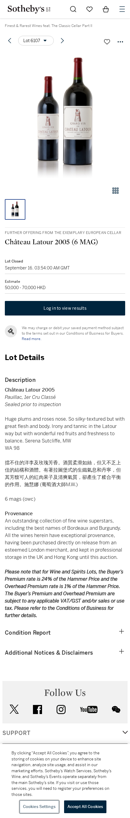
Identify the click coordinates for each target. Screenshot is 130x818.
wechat (116, 709)
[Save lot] (107, 42)
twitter (14, 709)
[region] (65, 781)
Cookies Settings (39, 806)
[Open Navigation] (122, 9)
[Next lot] (62, 40)
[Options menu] (120, 42)
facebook (37, 709)
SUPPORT (16, 733)
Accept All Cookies (85, 806)
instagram (61, 709)
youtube (89, 709)
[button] (65, 116)
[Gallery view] (115, 191)
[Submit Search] (73, 9)
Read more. (31, 338)
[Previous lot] (10, 40)
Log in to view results (65, 308)
